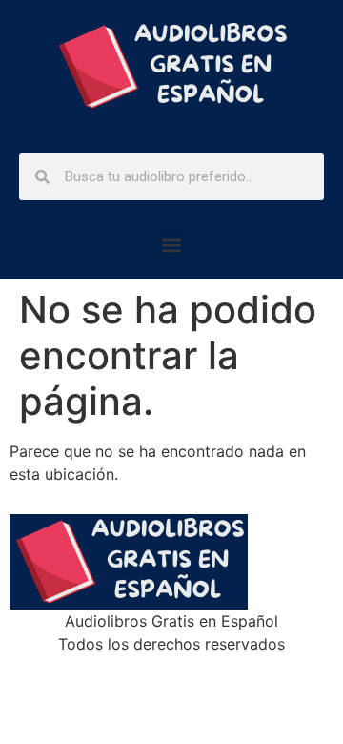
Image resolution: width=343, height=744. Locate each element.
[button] (172, 244)
